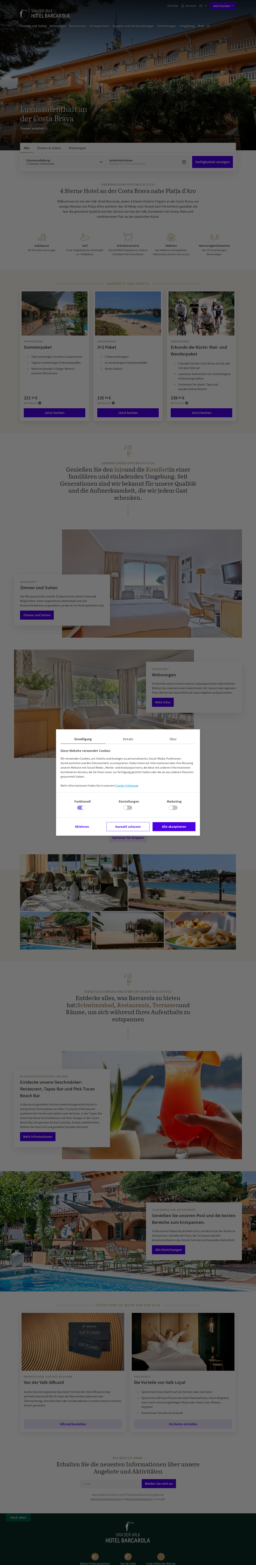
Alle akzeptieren (174, 826)
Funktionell (82, 801)
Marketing (174, 801)
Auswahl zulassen (128, 826)
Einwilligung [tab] (83, 739)
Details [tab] (128, 739)
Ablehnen (82, 826)
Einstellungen (129, 801)
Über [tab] (173, 739)
